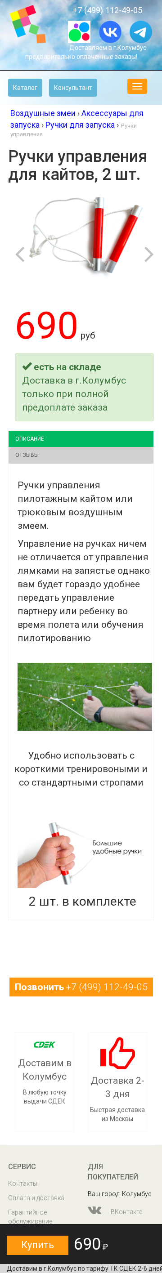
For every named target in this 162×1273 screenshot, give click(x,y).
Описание (29, 439)
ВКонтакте (125, 1211)
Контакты (22, 1183)
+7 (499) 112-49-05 (107, 10)
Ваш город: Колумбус (120, 1193)
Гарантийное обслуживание (30, 1217)
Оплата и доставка (36, 1198)
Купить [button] (37, 1245)
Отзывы (27, 455)
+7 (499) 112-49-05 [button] (81, 987)
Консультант (73, 87)
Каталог (25, 87)
